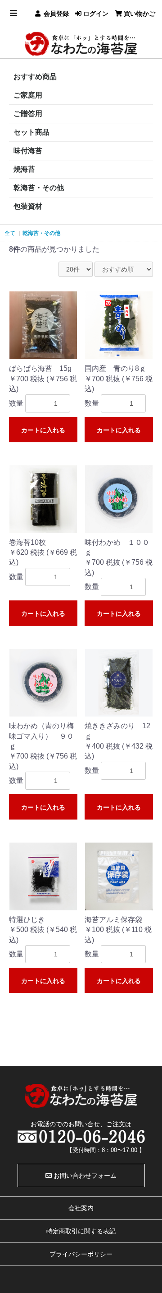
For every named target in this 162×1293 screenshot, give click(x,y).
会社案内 (81, 1208)
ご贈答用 (28, 113)
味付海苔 (28, 151)
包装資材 (28, 206)
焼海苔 (24, 169)
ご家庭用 (28, 95)
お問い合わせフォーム (84, 1175)
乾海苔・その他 (39, 188)
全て (9, 233)
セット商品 (32, 132)
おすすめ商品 (35, 76)
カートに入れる (43, 430)
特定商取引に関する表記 (81, 1231)
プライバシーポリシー (81, 1254)
